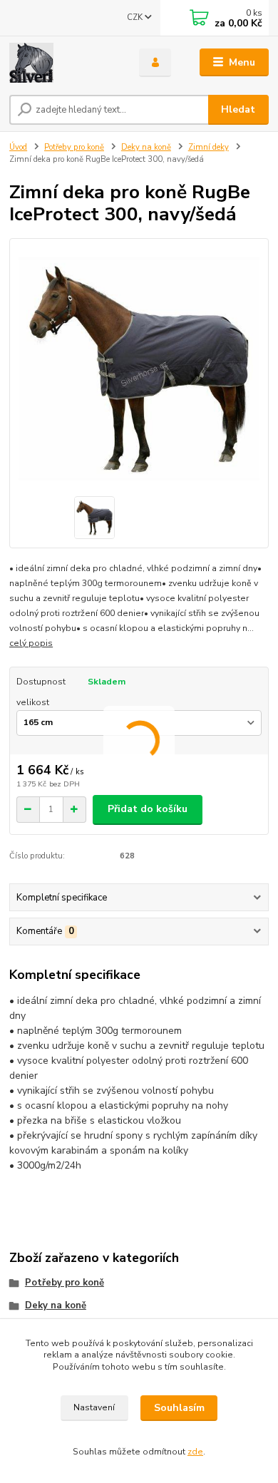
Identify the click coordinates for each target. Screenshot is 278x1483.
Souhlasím (179, 1408)
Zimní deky (208, 147)
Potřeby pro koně (74, 147)
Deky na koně (146, 147)
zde (195, 1451)
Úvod (18, 147)
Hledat (238, 109)
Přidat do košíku (147, 809)
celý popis (31, 643)
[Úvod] (63, 63)
